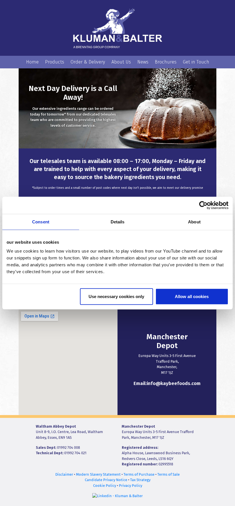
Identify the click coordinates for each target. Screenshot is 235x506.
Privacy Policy (130, 485)
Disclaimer (64, 474)
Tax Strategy (140, 480)
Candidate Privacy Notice (106, 480)
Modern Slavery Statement (98, 474)
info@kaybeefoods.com (174, 383)
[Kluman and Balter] (117, 27)
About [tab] (194, 221)
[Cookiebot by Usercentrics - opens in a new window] (203, 205)
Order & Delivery (87, 62)
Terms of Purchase (139, 474)
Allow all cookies (192, 296)
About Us (121, 62)
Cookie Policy (104, 485)
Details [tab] (118, 221)
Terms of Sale (168, 474)
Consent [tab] (40, 221)
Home (32, 62)
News (142, 62)
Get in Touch (196, 62)
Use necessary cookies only (116, 296)
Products (54, 62)
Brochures (166, 62)
